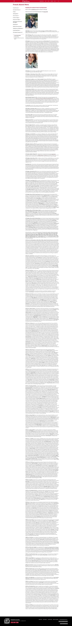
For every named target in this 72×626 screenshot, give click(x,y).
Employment (45, 619)
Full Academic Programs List (17, 32)
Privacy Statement (55, 619)
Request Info (42, 1)
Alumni (52, 1)
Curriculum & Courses (16, 9)
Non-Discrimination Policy (63, 619)
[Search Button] (58, 1)
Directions (40, 619)
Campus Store (50, 619)
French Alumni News (21, 4)
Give (54, 1)
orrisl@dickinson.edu (34, 9)
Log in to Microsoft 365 (63, 623)
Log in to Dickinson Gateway (63, 621)
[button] (14, 1)
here (55, 155)
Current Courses (15, 15)
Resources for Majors (16, 19)
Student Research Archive (17, 26)
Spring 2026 (46, 11)
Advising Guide (15, 13)
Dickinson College (26, 1)
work (43, 161)
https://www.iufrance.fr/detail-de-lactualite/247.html (44, 98)
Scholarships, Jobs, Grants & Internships (17, 22)
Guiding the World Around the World (19, 38)
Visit (45, 1)
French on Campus (16, 17)
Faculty (14, 11)
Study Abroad (15, 24)
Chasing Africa (16, 36)
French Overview (15, 7)
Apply (48, 1)
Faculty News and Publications (18, 28)
